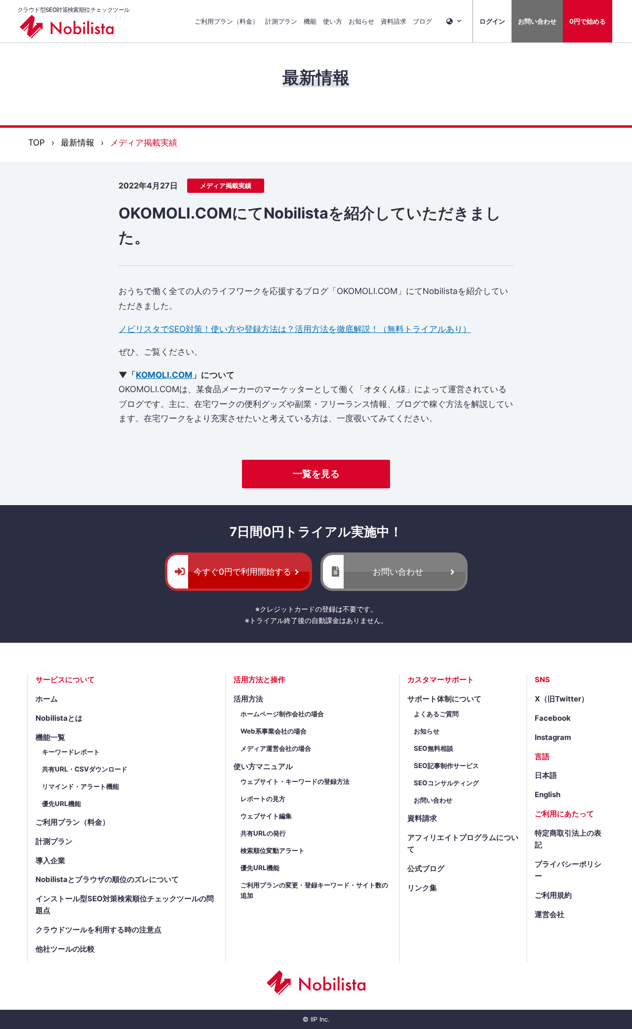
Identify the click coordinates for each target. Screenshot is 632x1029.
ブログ (422, 21)
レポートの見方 (262, 799)
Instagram (553, 737)
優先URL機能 (61, 804)
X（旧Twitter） (562, 699)
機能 (310, 21)
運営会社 (549, 914)
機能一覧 (50, 737)
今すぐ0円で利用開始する (242, 572)
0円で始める (587, 21)
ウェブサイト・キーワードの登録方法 (295, 781)
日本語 (546, 775)
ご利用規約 (553, 895)
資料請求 (393, 21)
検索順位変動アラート (272, 850)
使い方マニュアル (263, 766)
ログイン (492, 21)
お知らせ (361, 21)
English (547, 794)
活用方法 (248, 699)
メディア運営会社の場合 (275, 748)
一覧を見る (316, 473)
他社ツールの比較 (65, 949)
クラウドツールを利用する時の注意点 (98, 929)
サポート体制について (444, 699)
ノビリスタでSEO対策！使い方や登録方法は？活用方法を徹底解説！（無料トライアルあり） (294, 329)
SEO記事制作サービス (446, 766)
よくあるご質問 (436, 714)
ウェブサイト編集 (266, 816)
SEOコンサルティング (446, 783)
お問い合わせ (537, 21)
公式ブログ (425, 868)
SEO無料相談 (433, 748)
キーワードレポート (71, 752)
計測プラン (281, 21)
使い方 (332, 21)
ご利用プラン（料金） (227, 21)
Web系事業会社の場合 (273, 731)
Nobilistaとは (59, 718)
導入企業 (50, 860)
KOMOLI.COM (164, 375)
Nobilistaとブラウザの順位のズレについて (107, 879)
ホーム (47, 699)
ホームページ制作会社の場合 (282, 714)
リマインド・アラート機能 (80, 786)
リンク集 (422, 887)
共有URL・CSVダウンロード (84, 769)
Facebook (553, 718)
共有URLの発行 (263, 833)
